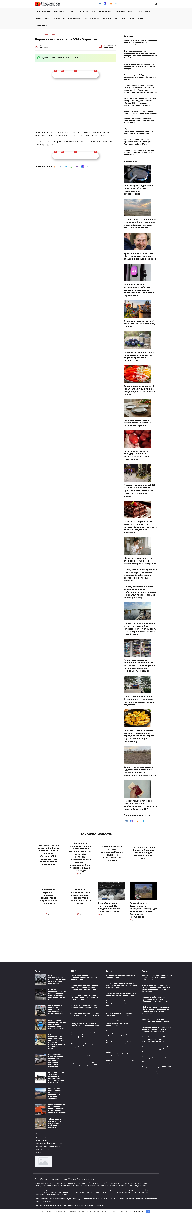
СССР (130, 11)
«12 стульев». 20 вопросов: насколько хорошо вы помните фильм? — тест (83, 977)
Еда (85, 18)
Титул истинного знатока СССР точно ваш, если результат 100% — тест (84, 1065)
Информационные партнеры (47, 1146)
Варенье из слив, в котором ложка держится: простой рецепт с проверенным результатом (139, 356)
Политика (83, 11)
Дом (123, 18)
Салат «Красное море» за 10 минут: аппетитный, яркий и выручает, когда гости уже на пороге (140, 390)
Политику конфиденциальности (75, 1186)
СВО (93, 11)
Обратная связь (41, 1134)
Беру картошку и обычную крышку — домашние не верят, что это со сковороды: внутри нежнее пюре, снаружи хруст (140, 736)
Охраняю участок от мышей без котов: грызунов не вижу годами (139, 324)
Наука (38, 18)
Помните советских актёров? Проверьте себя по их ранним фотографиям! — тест (83, 1035)
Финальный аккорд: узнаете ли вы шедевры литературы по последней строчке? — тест (121, 985)
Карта (73, 11)
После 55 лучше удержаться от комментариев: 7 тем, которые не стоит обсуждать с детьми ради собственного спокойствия (140, 628)
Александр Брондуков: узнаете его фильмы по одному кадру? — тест (121, 994)
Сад (116, 18)
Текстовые (120, 11)
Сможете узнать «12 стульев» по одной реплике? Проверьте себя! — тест (85, 1025)
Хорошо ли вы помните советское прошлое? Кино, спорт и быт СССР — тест (85, 1015)
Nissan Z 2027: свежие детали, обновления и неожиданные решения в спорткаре (54, 1094)
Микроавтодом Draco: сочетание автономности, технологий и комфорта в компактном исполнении (55, 1061)
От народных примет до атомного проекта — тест (120, 976)
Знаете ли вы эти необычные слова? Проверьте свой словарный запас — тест (121, 1003)
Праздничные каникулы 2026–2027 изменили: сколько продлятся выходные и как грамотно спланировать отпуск (140, 490)
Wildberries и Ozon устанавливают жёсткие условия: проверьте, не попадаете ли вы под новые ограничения (139, 290)
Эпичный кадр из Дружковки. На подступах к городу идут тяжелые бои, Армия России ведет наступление (143, 910)
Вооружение (74, 18)
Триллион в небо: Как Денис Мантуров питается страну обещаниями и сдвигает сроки (140, 256)
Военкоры (59, 11)
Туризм (38, 1152)
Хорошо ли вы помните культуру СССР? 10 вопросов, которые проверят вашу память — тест (84, 987)
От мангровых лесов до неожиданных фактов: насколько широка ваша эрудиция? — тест (120, 1033)
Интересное (59, 18)
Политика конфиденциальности (48, 1143)
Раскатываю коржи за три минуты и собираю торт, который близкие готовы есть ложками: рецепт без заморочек (140, 527)
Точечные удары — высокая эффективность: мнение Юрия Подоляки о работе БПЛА (137, 142)
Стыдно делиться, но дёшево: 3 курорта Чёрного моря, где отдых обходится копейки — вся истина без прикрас (140, 223)
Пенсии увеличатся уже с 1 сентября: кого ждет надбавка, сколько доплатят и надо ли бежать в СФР (140, 805)
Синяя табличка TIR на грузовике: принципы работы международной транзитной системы (57, 1109)
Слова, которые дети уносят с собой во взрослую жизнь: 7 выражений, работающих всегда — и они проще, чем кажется (140, 575)
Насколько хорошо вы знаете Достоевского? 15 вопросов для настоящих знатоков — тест (119, 1013)
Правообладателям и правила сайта (50, 1137)
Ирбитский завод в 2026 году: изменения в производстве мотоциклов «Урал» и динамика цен (56, 1078)
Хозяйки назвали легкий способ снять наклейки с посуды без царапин (137, 422)
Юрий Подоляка (43, 11)
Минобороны (105, 11)
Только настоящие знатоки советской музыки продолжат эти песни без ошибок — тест (84, 1055)
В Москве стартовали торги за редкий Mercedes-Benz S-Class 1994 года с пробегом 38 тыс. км (57, 995)
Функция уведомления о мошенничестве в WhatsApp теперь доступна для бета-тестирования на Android (140, 54)
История (107, 18)
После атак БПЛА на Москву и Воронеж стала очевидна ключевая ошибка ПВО (143, 852)
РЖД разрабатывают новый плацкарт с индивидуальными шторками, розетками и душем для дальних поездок (56, 1042)
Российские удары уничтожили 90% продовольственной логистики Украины (109, 907)
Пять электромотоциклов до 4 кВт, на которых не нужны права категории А (57, 979)
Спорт (47, 18)
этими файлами (138, 1211)
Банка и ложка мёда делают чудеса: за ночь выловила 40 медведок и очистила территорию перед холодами (140, 771)
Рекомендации (41, 1140)
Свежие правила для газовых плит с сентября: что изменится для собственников (140, 189)
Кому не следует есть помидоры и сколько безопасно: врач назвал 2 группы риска (137, 455)
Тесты (139, 11)
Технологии (41, 25)
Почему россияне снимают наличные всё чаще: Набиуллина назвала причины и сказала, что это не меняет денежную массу (140, 592)
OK (148, 1211)
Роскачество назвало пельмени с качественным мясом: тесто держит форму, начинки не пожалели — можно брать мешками (139, 665)
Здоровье (95, 18)
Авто (147, 11)
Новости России (42, 1149)
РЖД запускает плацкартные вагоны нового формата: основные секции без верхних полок (57, 1024)
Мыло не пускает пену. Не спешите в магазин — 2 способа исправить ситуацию (140, 561)
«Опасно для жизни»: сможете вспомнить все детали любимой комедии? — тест (84, 997)
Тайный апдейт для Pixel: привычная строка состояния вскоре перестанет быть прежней (140, 42)
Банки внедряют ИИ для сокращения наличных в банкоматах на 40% (140, 77)
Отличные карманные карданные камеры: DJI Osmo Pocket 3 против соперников (139, 66)
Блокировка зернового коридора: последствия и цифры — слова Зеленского (139, 152)
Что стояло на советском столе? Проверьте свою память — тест (84, 1006)
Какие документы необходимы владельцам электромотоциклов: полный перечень (57, 1010)
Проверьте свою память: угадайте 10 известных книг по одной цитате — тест (121, 1043)
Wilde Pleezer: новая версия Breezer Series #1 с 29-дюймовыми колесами (56, 1123)
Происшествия (136, 18)
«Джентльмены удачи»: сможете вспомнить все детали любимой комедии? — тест (84, 1045)
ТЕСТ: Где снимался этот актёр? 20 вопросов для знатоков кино (121, 1062)
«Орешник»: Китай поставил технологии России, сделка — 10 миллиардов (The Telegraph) (138, 131)
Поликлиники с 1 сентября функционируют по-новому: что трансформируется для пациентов (139, 700)
